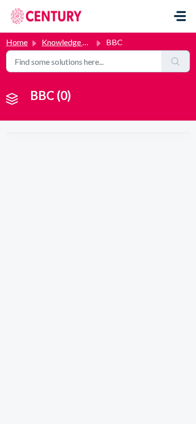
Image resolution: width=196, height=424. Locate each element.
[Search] (175, 61)
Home (17, 42)
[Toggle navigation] (180, 16)
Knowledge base (70, 42)
